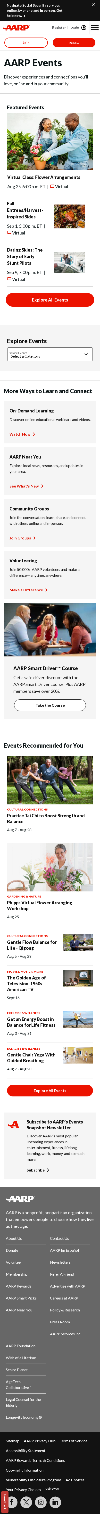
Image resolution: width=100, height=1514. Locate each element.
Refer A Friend (62, 1274)
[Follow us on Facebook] (11, 1502)
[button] (95, 27)
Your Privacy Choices (23, 1489)
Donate (12, 1250)
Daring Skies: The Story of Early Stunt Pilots (25, 256)
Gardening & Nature (24, 896)
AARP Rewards (18, 1286)
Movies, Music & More (25, 971)
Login (74, 27)
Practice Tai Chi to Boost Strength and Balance (46, 818)
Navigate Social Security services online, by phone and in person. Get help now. (35, 10)
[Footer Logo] (50, 1198)
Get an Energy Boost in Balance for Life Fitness (31, 1022)
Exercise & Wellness (23, 1013)
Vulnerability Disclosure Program (33, 1479)
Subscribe (36, 1170)
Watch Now (20, 434)
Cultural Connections (27, 809)
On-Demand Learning (31, 410)
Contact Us (59, 1238)
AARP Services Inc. (65, 1333)
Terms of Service (73, 1440)
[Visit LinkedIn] (55, 1502)
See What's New (24, 486)
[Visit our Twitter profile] (26, 1502)
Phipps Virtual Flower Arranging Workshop (39, 905)
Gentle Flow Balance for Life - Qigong (32, 945)
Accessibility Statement (25, 1450)
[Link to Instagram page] (41, 1502)
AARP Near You (25, 456)
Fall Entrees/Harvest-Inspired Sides (25, 210)
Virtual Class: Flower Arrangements (43, 177)
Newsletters (60, 1262)
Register (59, 27)
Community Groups (29, 508)
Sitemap (12, 1440)
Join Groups (20, 538)
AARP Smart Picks (21, 1298)
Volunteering (23, 560)
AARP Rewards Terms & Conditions (35, 1460)
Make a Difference (26, 589)
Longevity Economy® (24, 1417)
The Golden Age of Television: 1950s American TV (26, 983)
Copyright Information (24, 1470)
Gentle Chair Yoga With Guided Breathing (31, 1057)
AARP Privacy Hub (40, 1440)
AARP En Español (64, 1250)
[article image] (50, 168)
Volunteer (14, 1262)
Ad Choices (75, 1479)
